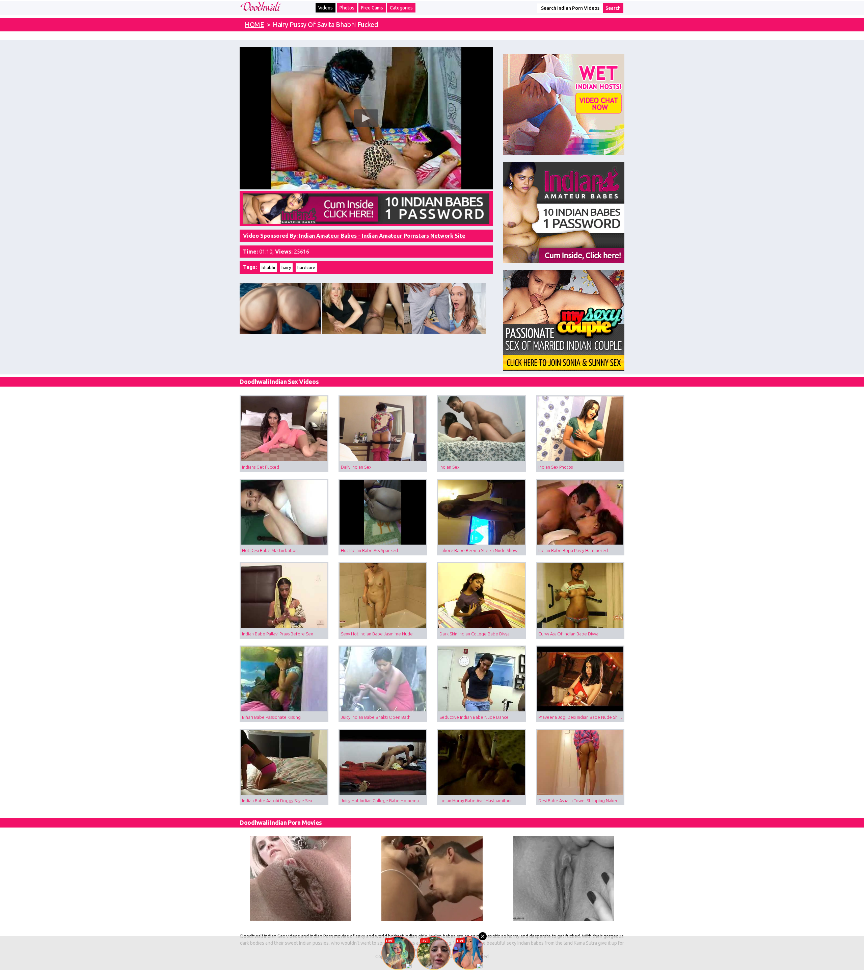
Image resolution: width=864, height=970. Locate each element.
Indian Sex (449, 467)
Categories (401, 7)
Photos (347, 7)
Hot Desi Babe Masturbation (270, 550)
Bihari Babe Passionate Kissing (271, 717)
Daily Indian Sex (356, 467)
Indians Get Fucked (260, 467)
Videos (325, 7)
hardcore (306, 267)
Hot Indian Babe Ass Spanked (369, 550)
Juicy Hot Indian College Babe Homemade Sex (384, 800)
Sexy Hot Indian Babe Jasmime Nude (377, 633)
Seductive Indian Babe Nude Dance (474, 717)
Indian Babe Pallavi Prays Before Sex (277, 633)
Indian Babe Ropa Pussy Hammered (573, 550)
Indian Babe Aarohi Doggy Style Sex (277, 800)
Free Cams (372, 7)
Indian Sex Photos (555, 467)
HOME (254, 24)
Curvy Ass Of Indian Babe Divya (568, 633)
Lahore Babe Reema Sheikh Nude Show (478, 550)
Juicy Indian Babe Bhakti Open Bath (375, 717)
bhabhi (268, 267)
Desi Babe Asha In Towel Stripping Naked (578, 800)
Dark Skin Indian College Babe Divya (474, 633)
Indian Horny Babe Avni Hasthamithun (476, 800)
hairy (286, 267)
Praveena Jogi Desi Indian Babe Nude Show (581, 717)
